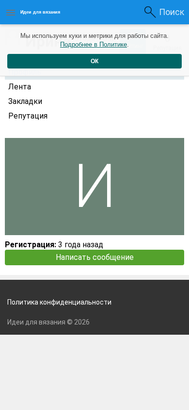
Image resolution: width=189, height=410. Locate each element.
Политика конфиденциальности (59, 302)
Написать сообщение (95, 257)
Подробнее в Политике (93, 44)
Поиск (171, 12)
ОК (94, 61)
